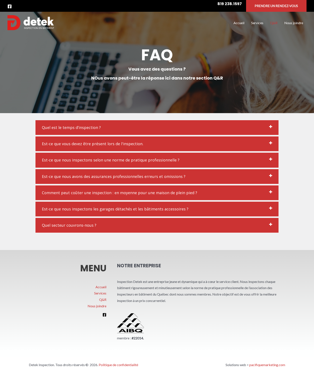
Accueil (100, 287)
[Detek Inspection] (30, 22)
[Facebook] (9, 6)
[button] (276, 6)
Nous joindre (97, 306)
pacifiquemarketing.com (267, 365)
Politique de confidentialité (118, 365)
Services (100, 293)
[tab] (157, 127)
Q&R (102, 299)
